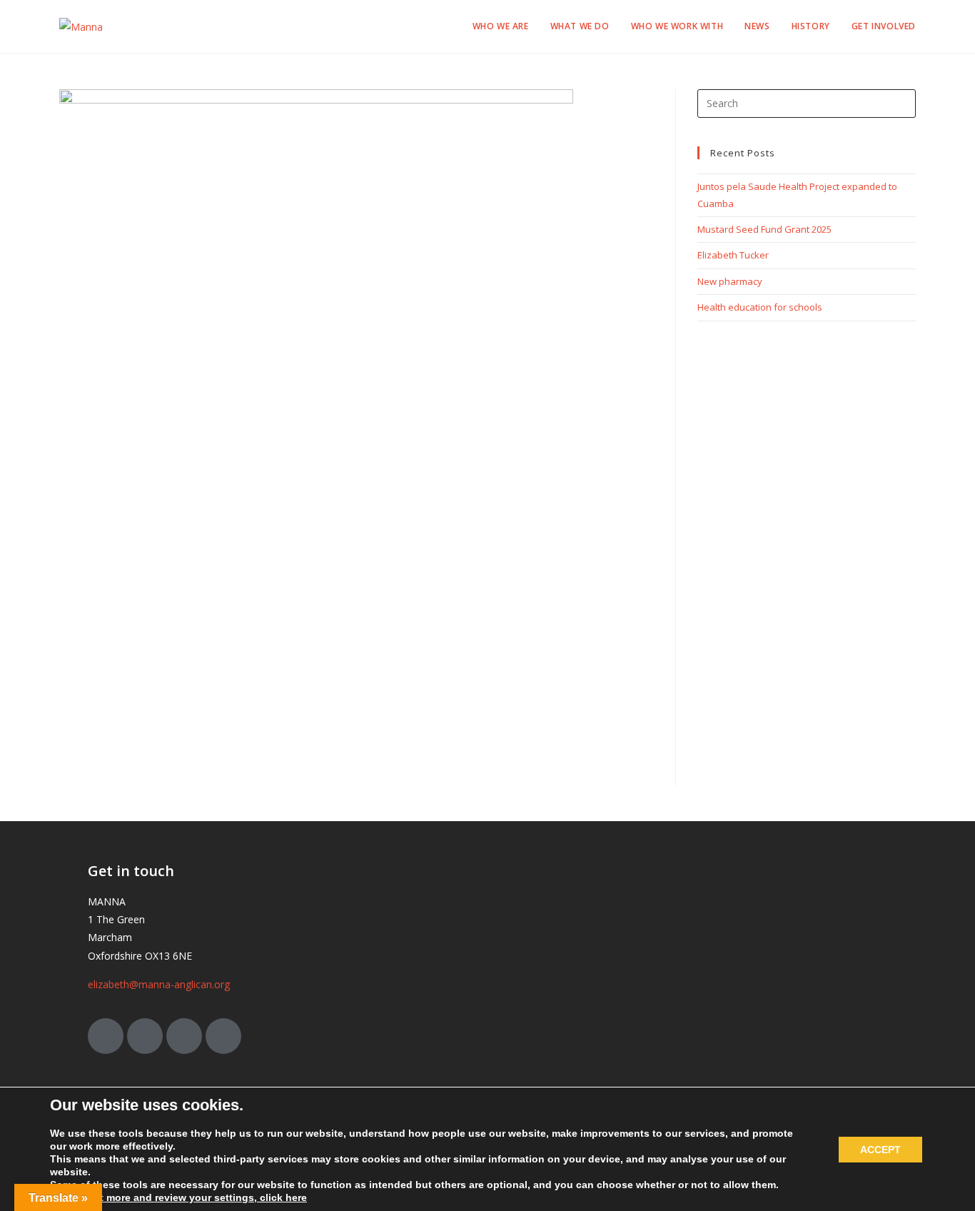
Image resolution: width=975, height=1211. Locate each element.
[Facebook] (145, 1036)
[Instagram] (184, 1036)
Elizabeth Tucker (733, 254)
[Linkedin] (223, 1036)
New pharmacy (729, 281)
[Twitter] (105, 1036)
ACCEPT (880, 1149)
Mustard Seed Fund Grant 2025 (764, 229)
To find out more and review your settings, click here (178, 1197)
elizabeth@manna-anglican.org (159, 984)
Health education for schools (759, 307)
